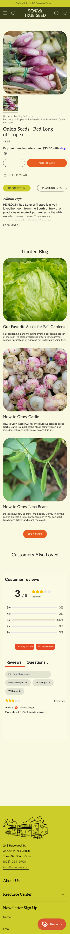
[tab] (37, 662)
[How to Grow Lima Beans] (35, 469)
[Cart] (64, 13)
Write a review (45, 646)
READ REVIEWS (18, 175)
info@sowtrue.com (16, 867)
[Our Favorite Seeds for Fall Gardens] (35, 289)
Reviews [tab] (15, 662)
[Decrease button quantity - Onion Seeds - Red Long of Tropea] (7, 163)
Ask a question (25, 646)
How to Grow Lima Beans (25, 507)
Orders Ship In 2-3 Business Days (26, 3)
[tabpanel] (35, 704)
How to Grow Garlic (21, 417)
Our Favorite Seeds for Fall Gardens (34, 327)
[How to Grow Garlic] (35, 379)
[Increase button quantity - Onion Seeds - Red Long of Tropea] (20, 163)
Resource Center (17, 894)
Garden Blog (35, 251)
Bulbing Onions (22, 116)
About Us (11, 881)
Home (6, 116)
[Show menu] (5, 13)
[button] (35, 607)
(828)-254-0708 (14, 862)
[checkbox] (14, 691)
